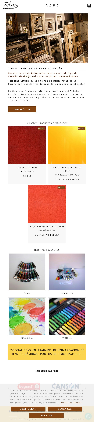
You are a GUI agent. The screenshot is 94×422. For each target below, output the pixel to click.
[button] (50, 5)
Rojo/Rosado (47, 230)
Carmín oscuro (27, 167)
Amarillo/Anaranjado (67, 175)
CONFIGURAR (28, 409)
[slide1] (46, 62)
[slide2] (48, 62)
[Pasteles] (67, 316)
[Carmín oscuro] (24, 145)
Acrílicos (67, 293)
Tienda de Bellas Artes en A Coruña (35, 68)
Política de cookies (71, 403)
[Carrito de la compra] (54, 5)
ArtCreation (27, 171)
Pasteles (67, 338)
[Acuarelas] (27, 316)
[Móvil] (57, 5)
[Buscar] (47, 5)
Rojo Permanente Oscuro (47, 226)
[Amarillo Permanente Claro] (64, 145)
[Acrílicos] (67, 272)
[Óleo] (27, 272)
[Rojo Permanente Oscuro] (44, 204)
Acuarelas (27, 338)
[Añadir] (30, 145)
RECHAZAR (65, 409)
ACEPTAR (46, 415)
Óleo (27, 293)
